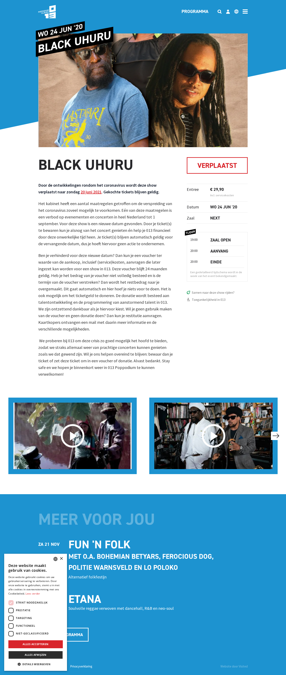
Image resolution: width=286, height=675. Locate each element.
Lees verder (33, 593)
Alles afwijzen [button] (35, 655)
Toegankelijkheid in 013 (208, 299)
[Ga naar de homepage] (53, 11)
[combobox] (55, 559)
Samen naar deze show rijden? (213, 292)
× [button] (61, 558)
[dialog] (35, 612)
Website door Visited (234, 666)
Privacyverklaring (81, 666)
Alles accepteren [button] (35, 644)
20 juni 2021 (91, 191)
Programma (195, 11)
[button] (35, 664)
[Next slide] (276, 436)
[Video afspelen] (72, 436)
